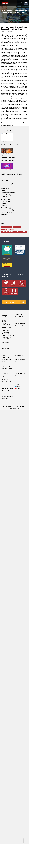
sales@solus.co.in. (10, 125)
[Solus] (10, 3)
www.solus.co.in (16, 122)
